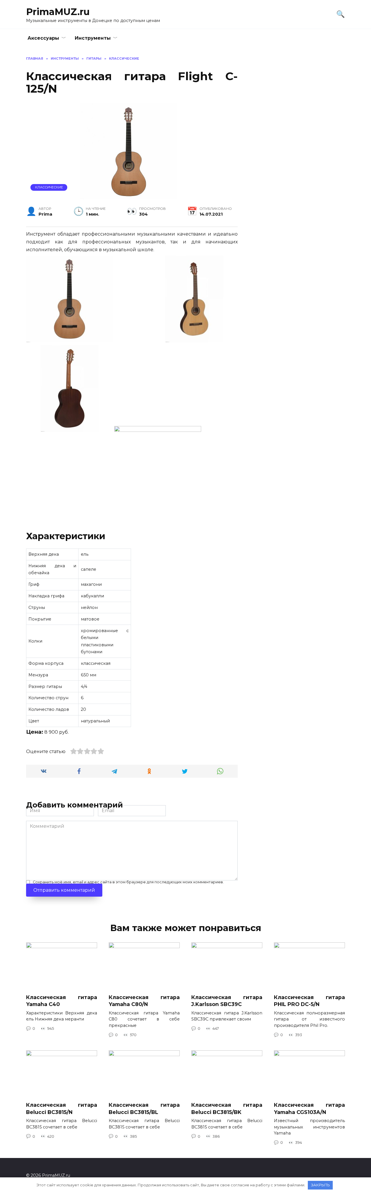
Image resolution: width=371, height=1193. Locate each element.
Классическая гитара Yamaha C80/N (144, 1000)
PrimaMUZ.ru (58, 11)
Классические (49, 187)
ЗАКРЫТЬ (320, 1185)
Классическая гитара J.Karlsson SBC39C (226, 1000)
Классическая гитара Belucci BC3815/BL (144, 1108)
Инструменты (93, 38)
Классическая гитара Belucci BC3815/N (61, 1108)
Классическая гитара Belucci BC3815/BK (226, 1108)
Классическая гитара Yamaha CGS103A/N (309, 1108)
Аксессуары (43, 38)
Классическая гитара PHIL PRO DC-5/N (309, 1000)
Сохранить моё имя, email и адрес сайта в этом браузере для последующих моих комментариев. (128, 882)
